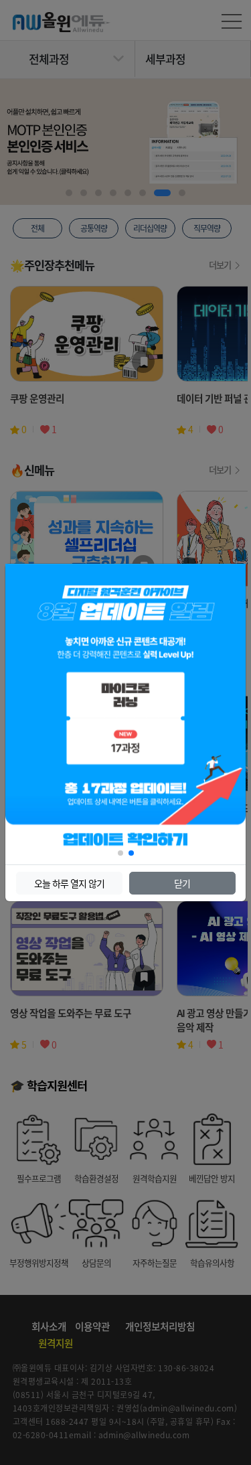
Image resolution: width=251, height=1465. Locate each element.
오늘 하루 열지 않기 (69, 883)
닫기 (182, 883)
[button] (120, 853)
